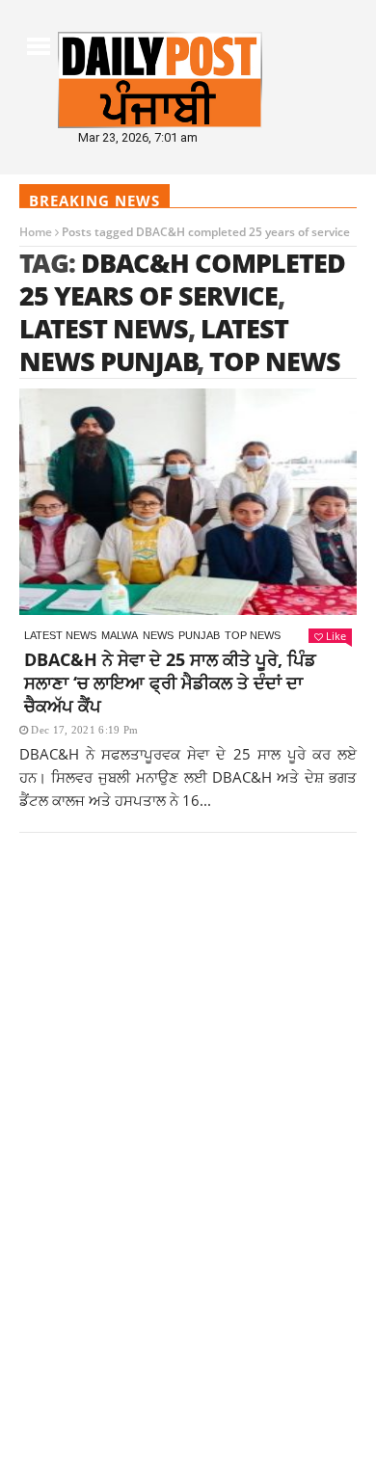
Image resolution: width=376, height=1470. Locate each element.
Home (35, 232)
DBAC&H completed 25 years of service (182, 279)
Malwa (119, 635)
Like (336, 635)
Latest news (60, 635)
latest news (103, 328)
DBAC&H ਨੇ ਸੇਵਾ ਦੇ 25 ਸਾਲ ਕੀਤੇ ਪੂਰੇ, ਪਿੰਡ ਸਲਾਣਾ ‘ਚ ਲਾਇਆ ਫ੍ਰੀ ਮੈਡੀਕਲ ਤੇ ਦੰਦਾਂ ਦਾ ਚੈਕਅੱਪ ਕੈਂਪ (170, 682)
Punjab (199, 635)
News (158, 635)
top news (274, 361)
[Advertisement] (188, 1077)
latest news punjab (153, 344)
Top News (253, 635)
